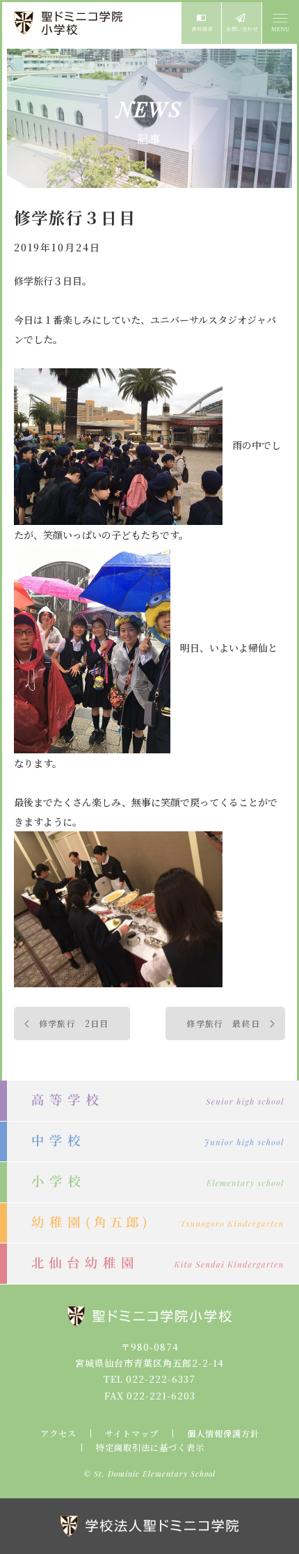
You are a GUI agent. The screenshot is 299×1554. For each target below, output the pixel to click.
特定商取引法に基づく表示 (150, 1447)
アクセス (58, 1433)
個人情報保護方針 (223, 1433)
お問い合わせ (241, 23)
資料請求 (201, 23)
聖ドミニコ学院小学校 (69, 23)
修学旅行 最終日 (223, 1023)
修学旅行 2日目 (74, 1023)
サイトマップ (132, 1433)
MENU (279, 23)
